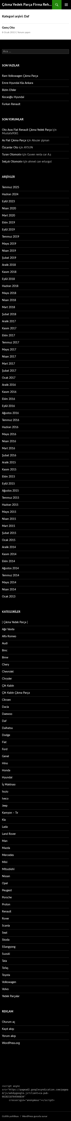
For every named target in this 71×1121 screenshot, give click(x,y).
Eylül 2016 (8, 406)
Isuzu (5, 791)
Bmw (5, 657)
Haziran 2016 (10, 427)
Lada (5, 827)
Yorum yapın (23, 32)
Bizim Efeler (9, 90)
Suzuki (6, 954)
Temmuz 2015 (10, 498)
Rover (5, 918)
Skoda (5, 940)
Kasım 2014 (9, 554)
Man (4, 841)
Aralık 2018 (9, 265)
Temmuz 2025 (10, 187)
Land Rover (9, 834)
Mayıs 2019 (9, 243)
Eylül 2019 (8, 229)
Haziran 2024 (10, 194)
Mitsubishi (8, 869)
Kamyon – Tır (10, 812)
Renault (6, 911)
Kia (4, 820)
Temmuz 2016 (10, 420)
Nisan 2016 (9, 441)
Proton (6, 904)
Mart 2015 (8, 526)
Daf (4, 721)
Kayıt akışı (8, 1029)
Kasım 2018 (9, 272)
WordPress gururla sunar (34, 1116)
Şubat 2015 (9, 533)
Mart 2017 (8, 363)
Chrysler (7, 678)
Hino (5, 763)
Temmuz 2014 (10, 575)
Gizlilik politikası (10, 1116)
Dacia (5, 707)
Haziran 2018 (10, 286)
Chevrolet (8, 671)
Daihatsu (7, 728)
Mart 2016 (8, 448)
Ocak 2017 (8, 378)
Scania (6, 925)
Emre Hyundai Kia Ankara (17, 83)
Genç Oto (8, 27)
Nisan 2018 (9, 300)
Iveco (5, 798)
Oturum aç (8, 1022)
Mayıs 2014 (9, 582)
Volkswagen (9, 982)
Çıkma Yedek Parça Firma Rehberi (27, 4)
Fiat (4, 742)
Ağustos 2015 (10, 490)
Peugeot (7, 890)
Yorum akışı (9, 1036)
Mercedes (8, 855)
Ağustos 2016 (10, 413)
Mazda (6, 848)
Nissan (6, 876)
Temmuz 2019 (10, 236)
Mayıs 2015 (9, 512)
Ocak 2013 (8, 596)
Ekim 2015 (8, 476)
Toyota (6, 975)
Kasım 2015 (9, 469)
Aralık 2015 (9, 462)
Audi (4, 643)
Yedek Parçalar (11, 996)
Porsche (7, 897)
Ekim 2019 (8, 222)
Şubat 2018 (9, 314)
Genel (5, 756)
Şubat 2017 (9, 370)
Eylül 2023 (8, 201)
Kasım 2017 (9, 328)
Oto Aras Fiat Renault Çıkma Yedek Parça (27, 130)
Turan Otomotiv (11, 154)
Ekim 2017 (8, 335)
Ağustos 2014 (10, 568)
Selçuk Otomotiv (12, 161)
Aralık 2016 (9, 385)
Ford (4, 749)
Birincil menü (66, 4)
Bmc (4, 650)
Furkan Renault (11, 104)
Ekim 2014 (8, 561)
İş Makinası (8, 784)
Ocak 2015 (8, 540)
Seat (4, 932)
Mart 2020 (8, 215)
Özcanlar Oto (10, 147)
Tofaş (5, 968)
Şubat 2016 (9, 455)
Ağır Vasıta (8, 629)
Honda (6, 770)
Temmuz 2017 (10, 342)
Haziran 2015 (10, 505)
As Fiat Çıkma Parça (14, 140)
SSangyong (8, 947)
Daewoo (7, 714)
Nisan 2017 (9, 356)
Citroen (6, 700)
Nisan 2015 (9, 519)
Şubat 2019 (9, 258)
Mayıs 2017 (9, 349)
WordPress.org (11, 1043)
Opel (5, 883)
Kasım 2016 (9, 392)
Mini (4, 862)
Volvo (5, 989)
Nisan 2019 (9, 251)
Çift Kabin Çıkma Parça (16, 693)
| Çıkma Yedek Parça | (15, 622)
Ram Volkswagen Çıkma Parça (20, 76)
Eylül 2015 (8, 483)
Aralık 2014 (9, 547)
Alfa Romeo (9, 636)
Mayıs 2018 (9, 293)
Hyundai (7, 777)
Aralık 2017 (9, 321)
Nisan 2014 (9, 589)
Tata (4, 961)
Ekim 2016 (8, 399)
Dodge (6, 735)
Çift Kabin (8, 685)
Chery (5, 664)
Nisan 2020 (9, 208)
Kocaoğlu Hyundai (13, 97)
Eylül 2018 (8, 279)
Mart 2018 (8, 307)
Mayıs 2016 (9, 434)
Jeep (4, 805)
